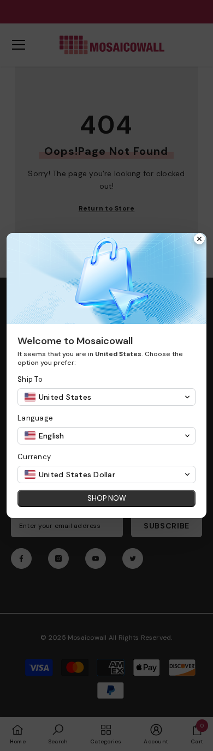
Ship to (30, 379)
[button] (106, 397)
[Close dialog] (199, 240)
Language (35, 418)
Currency (34, 456)
